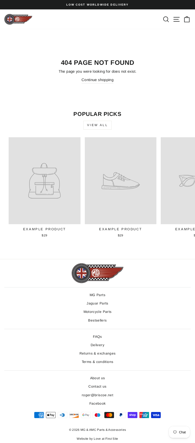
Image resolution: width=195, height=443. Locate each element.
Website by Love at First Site (97, 438)
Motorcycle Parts (98, 312)
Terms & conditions (97, 362)
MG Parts (97, 295)
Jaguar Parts (97, 303)
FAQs (97, 337)
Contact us (97, 386)
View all (97, 125)
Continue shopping (97, 80)
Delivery (97, 345)
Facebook (97, 403)
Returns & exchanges (97, 353)
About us (97, 378)
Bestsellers (97, 320)
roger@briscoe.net (97, 395)
